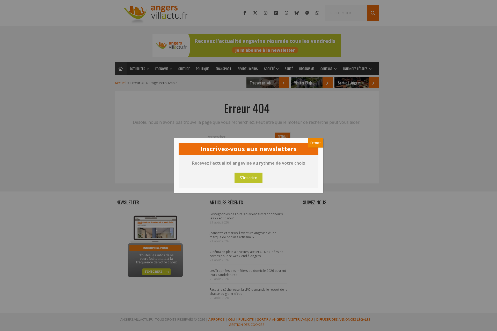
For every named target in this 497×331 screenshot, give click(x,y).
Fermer (315, 143)
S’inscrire (248, 178)
